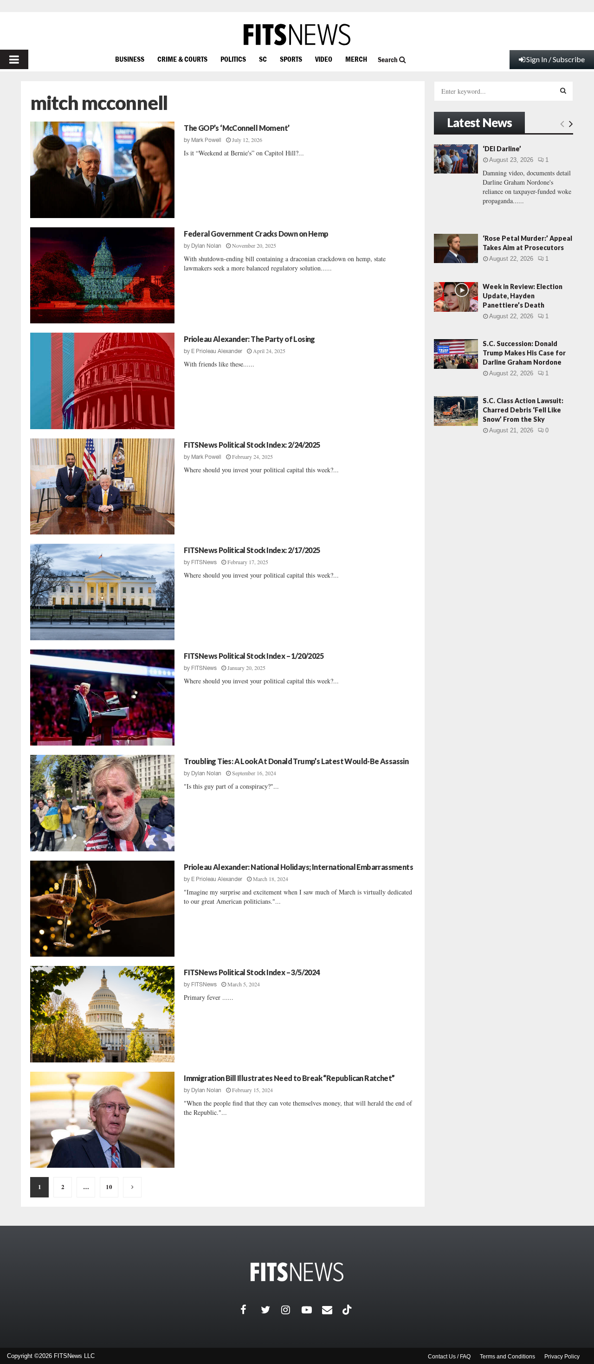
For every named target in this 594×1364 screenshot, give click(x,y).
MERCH (356, 59)
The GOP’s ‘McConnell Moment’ (236, 127)
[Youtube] (312, 1310)
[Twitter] (271, 1310)
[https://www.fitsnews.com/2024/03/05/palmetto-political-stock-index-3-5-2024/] (102, 1014)
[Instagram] (291, 1310)
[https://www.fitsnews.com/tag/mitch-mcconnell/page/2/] (132, 1187)
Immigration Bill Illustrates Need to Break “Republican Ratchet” (289, 1078)
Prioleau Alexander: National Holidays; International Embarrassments (298, 866)
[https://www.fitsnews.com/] (297, 34)
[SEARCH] (563, 90)
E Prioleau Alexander (216, 351)
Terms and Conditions (507, 1356)
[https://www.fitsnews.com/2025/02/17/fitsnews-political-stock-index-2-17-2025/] (102, 592)
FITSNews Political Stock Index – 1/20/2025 (253, 655)
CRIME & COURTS (182, 59)
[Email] (332, 1310)
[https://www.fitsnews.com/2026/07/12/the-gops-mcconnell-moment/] (102, 170)
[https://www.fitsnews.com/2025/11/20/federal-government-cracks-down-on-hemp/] (102, 275)
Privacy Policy (562, 1356)
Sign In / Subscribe (555, 59)
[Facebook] (250, 1310)
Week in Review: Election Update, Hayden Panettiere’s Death (522, 296)
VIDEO (323, 59)
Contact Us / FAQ (449, 1356)
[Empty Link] (562, 123)
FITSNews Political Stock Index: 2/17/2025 (252, 550)
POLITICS (233, 59)
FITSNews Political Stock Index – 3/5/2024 (251, 972)
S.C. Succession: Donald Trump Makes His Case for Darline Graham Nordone (524, 353)
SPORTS (291, 59)
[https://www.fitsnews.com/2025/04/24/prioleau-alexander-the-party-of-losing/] (102, 381)
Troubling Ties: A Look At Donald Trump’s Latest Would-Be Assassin (296, 761)
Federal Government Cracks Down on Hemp (256, 233)
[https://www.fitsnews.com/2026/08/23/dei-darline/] (456, 159)
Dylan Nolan (206, 246)
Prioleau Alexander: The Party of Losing (249, 339)
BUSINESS (129, 59)
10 (109, 1186)
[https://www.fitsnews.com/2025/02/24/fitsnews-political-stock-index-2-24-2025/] (102, 486)
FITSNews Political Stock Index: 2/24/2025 (252, 444)
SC (263, 59)
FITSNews (204, 562)
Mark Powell (206, 140)
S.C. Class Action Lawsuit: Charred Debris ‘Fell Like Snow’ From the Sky (523, 410)
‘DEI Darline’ (502, 149)
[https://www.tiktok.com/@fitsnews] (348, 1310)
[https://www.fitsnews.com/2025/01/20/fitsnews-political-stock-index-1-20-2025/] (102, 698)
